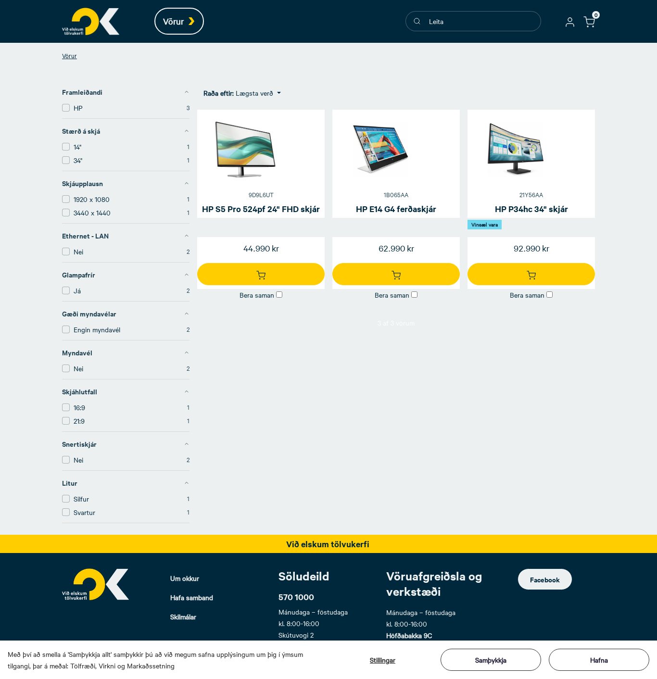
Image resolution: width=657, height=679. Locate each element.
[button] (570, 21)
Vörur (69, 55)
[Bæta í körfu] (261, 274)
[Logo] (95, 584)
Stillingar (382, 660)
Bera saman (257, 295)
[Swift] (91, 21)
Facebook (545, 579)
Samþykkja (490, 660)
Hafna (599, 660)
